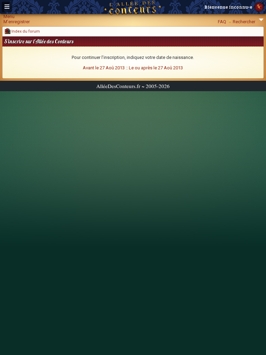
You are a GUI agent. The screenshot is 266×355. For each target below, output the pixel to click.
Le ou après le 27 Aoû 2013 (156, 67)
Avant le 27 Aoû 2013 (104, 67)
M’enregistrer (16, 21)
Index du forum (25, 31)
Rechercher (244, 21)
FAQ (222, 21)
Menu (9, 16)
